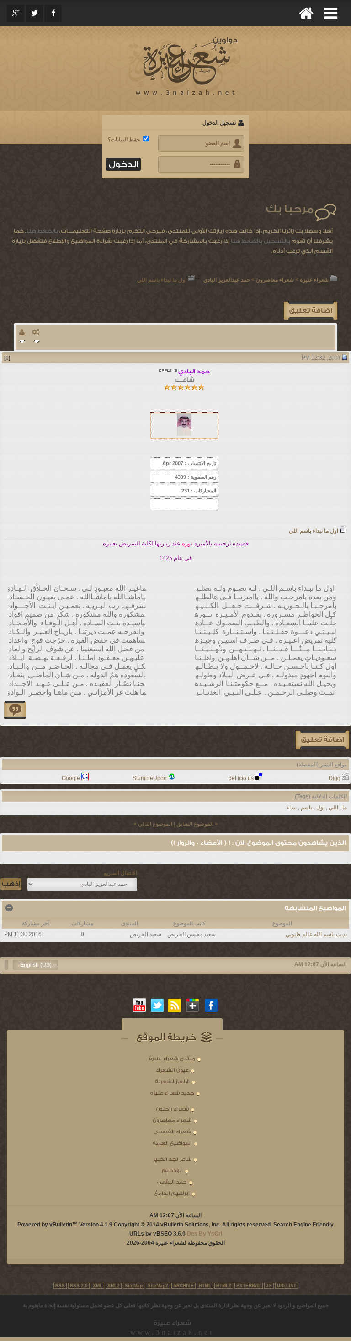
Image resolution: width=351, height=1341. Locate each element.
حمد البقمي (172, 1182)
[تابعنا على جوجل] (193, 1005)
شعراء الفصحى (172, 1132)
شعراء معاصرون (275, 280)
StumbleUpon (150, 778)
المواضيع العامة (172, 1143)
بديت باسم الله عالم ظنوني (316, 934)
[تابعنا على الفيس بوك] (211, 1005)
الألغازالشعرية (172, 1081)
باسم (306, 807)
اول (320, 807)
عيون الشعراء (172, 1070)
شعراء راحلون (172, 1109)
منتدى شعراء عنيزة (172, 1059)
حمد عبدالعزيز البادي (226, 280)
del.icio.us (241, 778)
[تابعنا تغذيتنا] (175, 1005)
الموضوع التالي (155, 824)
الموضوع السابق (194, 824)
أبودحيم (172, 1170)
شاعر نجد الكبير (172, 1159)
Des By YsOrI (204, 1234)
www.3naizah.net (172, 1332)
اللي (333, 807)
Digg (334, 778)
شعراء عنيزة (314, 280)
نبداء (292, 807)
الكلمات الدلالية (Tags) (321, 796)
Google (71, 778)
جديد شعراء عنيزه (172, 1093)
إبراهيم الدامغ (172, 1193)
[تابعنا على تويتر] (157, 1005)
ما (344, 807)
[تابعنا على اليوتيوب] (139, 1005)
